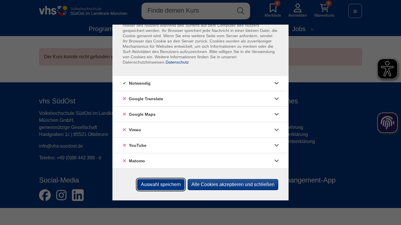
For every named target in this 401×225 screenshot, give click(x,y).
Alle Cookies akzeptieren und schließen (232, 184)
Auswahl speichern (161, 184)
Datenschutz (177, 62)
